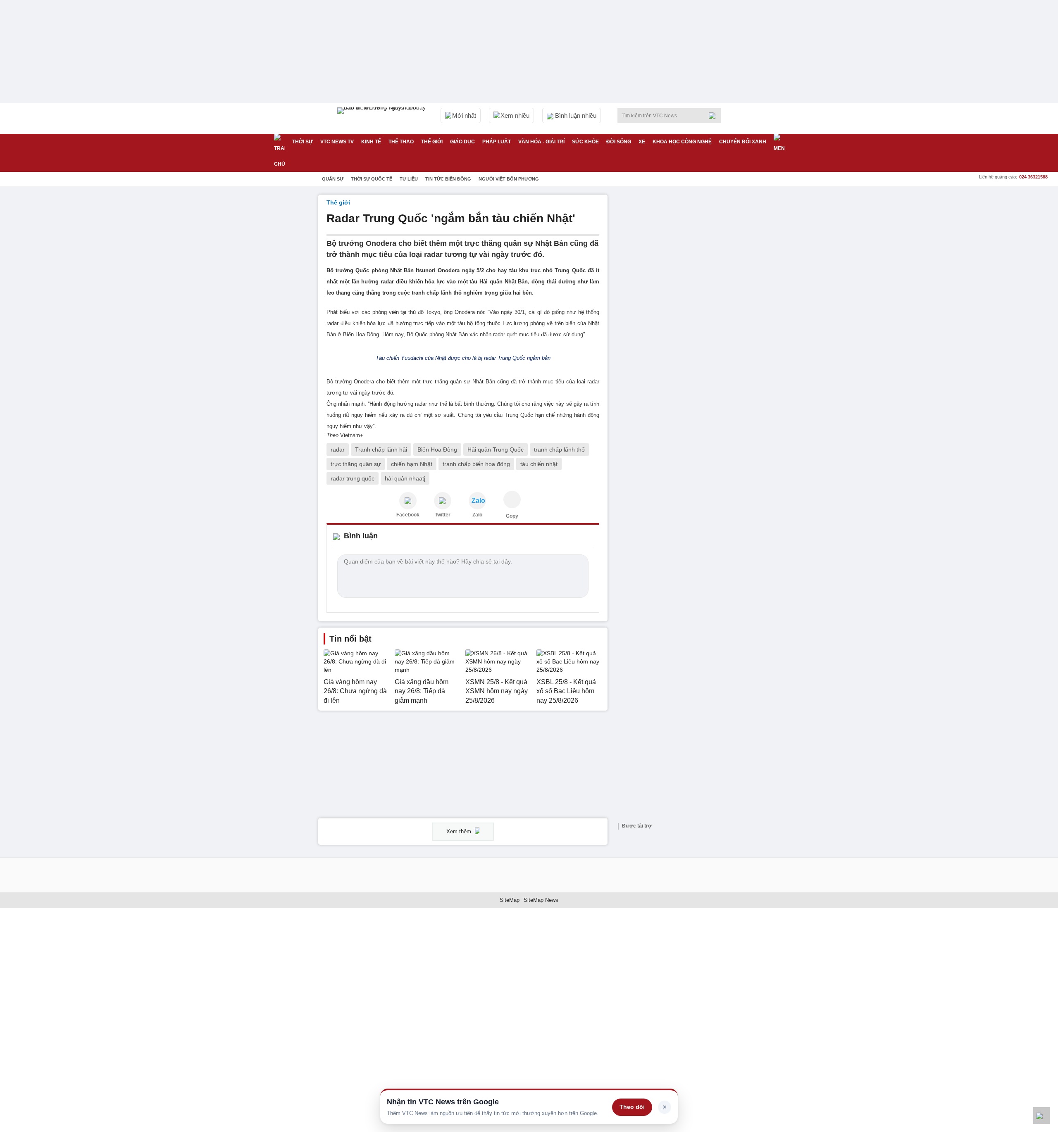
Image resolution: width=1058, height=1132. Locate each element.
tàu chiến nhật (539, 464)
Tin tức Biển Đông (448, 178)
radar (338, 449)
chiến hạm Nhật (411, 464)
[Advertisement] (678, 318)
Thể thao (401, 142)
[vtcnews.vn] (408, 500)
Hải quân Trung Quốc (495, 449)
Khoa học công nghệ (682, 142)
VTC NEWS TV (337, 142)
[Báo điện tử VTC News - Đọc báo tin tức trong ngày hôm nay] (382, 118)
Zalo (477, 515)
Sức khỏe (585, 142)
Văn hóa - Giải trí (541, 142)
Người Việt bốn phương (509, 178)
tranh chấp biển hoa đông (476, 464)
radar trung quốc (352, 478)
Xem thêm (459, 831)
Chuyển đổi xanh (742, 142)
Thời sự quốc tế (371, 178)
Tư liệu (409, 178)
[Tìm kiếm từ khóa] (714, 115)
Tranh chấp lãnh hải (381, 449)
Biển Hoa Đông (437, 449)
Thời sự (302, 142)
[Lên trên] (1041, 1115)
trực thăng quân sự (356, 464)
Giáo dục (462, 142)
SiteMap (509, 900)
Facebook (407, 515)
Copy (512, 516)
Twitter (442, 515)
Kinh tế (371, 142)
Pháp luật (496, 142)
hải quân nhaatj (405, 478)
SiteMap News (541, 900)
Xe (642, 142)
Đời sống (618, 142)
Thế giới (432, 142)
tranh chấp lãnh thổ (559, 449)
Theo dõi (632, 1106)
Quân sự (332, 178)
